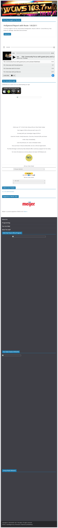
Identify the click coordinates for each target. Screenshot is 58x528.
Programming (6, 223)
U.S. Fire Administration (8, 191)
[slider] (54, 47)
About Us (4, 219)
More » (25, 211)
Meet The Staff (6, 230)
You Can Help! (6, 226)
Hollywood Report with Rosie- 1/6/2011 (20, 25)
